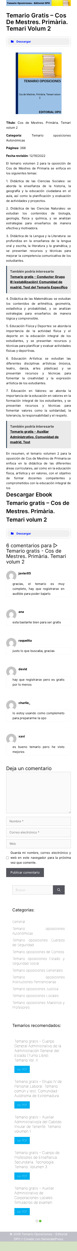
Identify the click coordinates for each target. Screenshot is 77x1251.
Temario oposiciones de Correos (38, 952)
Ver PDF (22, 1069)
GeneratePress (52, 1239)
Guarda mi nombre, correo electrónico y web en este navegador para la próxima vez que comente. (40, 857)
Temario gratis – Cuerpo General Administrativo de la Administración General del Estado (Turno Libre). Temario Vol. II (37, 1050)
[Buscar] (59, 890)
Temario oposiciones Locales (35, 996)
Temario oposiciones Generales (37, 970)
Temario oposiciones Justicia (35, 989)
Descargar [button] (23, 41)
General (18, 922)
